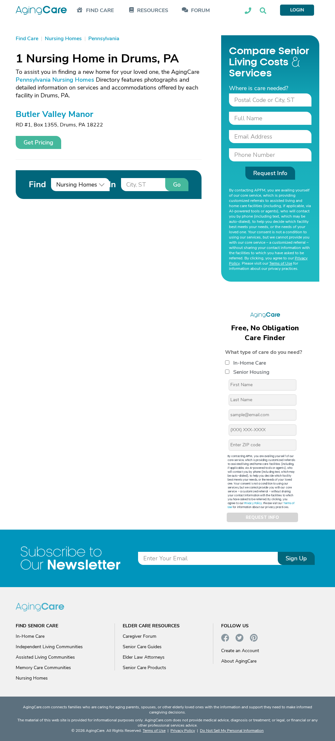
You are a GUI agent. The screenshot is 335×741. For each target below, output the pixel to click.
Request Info (270, 173)
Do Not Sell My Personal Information (232, 730)
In (112, 184)
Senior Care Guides (142, 647)
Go (177, 185)
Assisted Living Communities (45, 657)
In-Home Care (249, 363)
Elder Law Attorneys (144, 657)
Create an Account (240, 651)
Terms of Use (280, 263)
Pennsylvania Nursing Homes (55, 80)
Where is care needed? (258, 88)
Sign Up (296, 558)
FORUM (200, 10)
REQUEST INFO (262, 517)
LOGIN (297, 10)
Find (37, 184)
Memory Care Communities (43, 668)
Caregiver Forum (139, 636)
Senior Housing (251, 372)
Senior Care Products (144, 668)
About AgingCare (238, 661)
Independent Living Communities (49, 647)
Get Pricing (38, 142)
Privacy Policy (253, 503)
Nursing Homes (32, 678)
